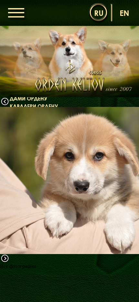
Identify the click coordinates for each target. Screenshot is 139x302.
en (124, 12)
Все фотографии (18, 266)
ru (98, 12)
